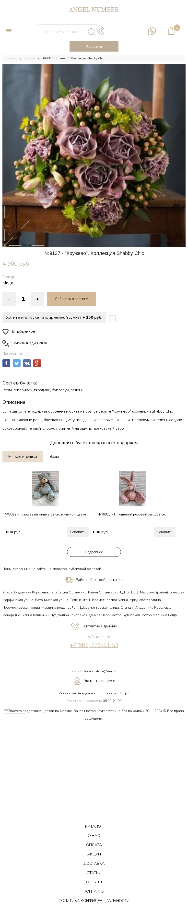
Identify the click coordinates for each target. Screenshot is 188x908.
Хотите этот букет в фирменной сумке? (54, 317)
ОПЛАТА (94, 845)
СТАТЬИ (94, 872)
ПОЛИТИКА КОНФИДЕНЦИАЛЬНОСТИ (94, 900)
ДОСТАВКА (94, 863)
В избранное (23, 331)
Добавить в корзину (71, 298)
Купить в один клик (30, 343)
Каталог (29, 58)
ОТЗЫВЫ (94, 882)
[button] (94, 155)
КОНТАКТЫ (94, 891)
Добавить (78, 532)
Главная (11, 58)
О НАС (94, 835)
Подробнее (94, 552)
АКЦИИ (94, 854)
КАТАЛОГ (94, 826)
